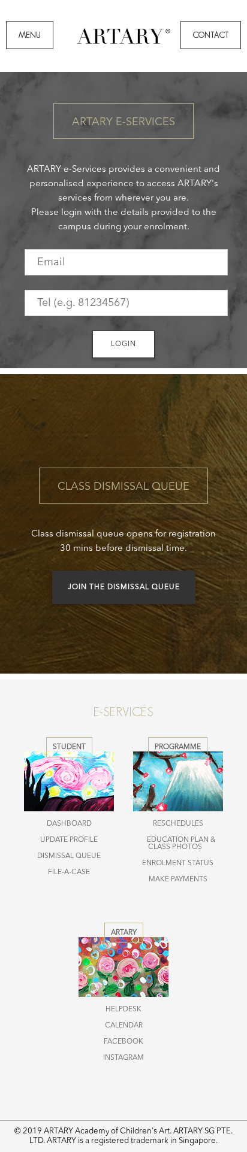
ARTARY (124, 932)
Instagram (123, 1058)
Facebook (123, 1041)
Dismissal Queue (69, 856)
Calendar (124, 1025)
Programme (178, 747)
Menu (30, 35)
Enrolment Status (177, 863)
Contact (210, 35)
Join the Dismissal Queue (124, 587)
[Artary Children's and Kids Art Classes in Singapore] (124, 42)
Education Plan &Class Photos (181, 843)
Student (69, 747)
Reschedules (178, 823)
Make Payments (178, 879)
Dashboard (69, 823)
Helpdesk (123, 1009)
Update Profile (69, 840)
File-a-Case (69, 872)
